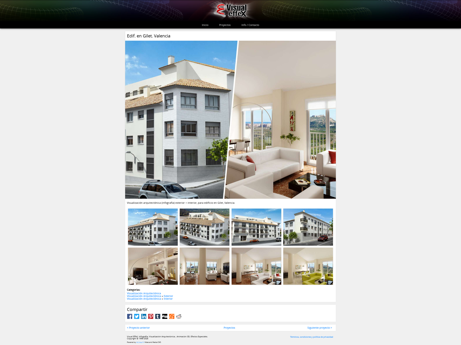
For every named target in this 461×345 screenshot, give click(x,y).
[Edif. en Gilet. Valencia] (230, 119)
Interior (168, 299)
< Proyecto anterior (138, 328)
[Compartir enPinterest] (150, 316)
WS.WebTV (140, 342)
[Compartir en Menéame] (171, 316)
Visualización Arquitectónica (144, 293)
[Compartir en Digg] (164, 316)
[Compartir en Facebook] (129, 316)
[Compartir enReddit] (179, 316)
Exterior (168, 296)
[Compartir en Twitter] (136, 316)
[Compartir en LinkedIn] (143, 316)
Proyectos (229, 328)
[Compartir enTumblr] (157, 316)
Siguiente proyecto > (319, 328)
